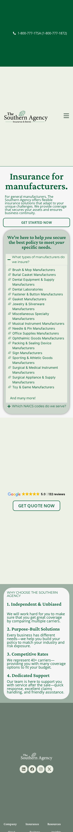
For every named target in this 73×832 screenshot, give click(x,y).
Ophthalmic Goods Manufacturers (38, 338)
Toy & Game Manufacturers (33, 387)
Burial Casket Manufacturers (34, 275)
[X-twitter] (49, 769)
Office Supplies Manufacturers (35, 333)
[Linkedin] (23, 769)
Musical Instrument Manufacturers (38, 323)
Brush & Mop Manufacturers (33, 270)
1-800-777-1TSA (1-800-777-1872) (42, 33)
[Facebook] (32, 769)
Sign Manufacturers (27, 353)
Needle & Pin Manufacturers (33, 328)
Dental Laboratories (27, 289)
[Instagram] (41, 769)
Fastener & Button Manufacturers (37, 294)
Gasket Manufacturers (29, 299)
